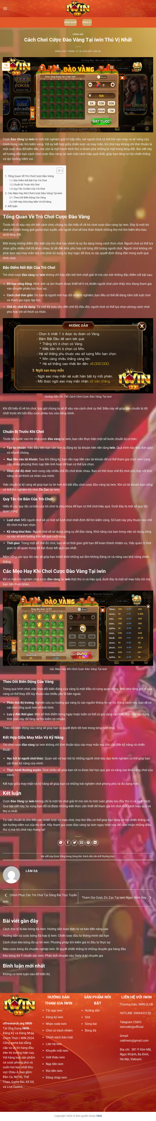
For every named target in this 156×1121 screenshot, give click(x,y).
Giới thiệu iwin (55, 1057)
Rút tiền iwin (54, 1071)
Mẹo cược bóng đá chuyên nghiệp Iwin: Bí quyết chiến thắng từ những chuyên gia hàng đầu (64, 949)
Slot (87, 1017)
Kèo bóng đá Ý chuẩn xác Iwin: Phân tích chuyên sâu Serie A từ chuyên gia (53, 955)
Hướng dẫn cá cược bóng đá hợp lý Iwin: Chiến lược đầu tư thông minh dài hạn (56, 935)
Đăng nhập (70, 22)
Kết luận (13, 206)
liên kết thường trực (104, 856)
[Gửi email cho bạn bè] (81, 843)
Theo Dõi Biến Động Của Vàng (30, 197)
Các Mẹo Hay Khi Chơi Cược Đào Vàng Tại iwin (35, 193)
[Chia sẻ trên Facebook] (67, 843)
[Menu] (5, 8)
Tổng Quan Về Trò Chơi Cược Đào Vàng (31, 176)
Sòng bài (91, 1024)
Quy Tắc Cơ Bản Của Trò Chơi (29, 188)
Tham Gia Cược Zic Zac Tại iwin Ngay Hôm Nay (114, 898)
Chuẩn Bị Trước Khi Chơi (26, 184)
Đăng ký (87, 22)
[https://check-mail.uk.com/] (78, 8)
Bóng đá (90, 1030)
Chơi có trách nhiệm (59, 1030)
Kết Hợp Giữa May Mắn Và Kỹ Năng (32, 201)
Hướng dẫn (92, 1010)
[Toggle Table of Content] (58, 170)
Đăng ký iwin (54, 1017)
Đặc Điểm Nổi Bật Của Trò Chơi (30, 180)
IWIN (99, 1116)
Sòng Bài (78, 34)
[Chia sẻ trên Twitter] (74, 843)
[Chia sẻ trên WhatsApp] (61, 843)
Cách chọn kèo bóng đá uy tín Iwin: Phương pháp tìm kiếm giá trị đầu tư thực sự (56, 942)
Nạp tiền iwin (54, 1064)
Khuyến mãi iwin (57, 1050)
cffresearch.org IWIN (17, 1023)
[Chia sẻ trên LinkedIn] (95, 843)
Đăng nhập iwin (56, 1077)
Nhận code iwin (56, 1024)
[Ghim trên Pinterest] (88, 843)
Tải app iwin (54, 1010)
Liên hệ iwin (54, 1044)
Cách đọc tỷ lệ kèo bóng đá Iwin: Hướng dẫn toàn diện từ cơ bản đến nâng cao (55, 929)
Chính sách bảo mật (59, 1037)
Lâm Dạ (97, 51)
